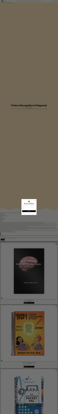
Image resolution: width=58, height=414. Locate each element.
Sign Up (29, 211)
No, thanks (29, 213)
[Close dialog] (35, 200)
